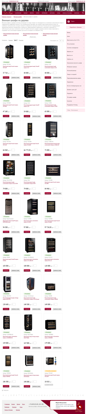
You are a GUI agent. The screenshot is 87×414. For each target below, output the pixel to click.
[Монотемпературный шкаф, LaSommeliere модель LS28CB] (53, 99)
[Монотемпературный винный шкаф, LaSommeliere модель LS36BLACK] (53, 137)
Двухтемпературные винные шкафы (30, 34)
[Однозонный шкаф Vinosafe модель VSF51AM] (11, 137)
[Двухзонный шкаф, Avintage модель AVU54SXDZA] (32, 369)
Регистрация (74, 110)
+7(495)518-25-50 (36, 404)
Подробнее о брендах (76, 27)
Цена (15, 40)
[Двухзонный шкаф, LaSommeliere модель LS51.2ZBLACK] (32, 253)
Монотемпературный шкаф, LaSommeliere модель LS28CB (51, 105)
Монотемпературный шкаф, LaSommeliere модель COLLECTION (10, 183)
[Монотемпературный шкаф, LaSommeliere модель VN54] (32, 176)
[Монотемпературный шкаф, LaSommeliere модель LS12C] (53, 60)
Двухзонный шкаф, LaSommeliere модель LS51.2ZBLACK (31, 260)
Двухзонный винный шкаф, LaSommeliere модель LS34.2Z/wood (31, 298)
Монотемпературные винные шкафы (11, 34)
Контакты (76, 13)
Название (10, 40)
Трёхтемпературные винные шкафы (50, 34)
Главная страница (6, 16)
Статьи (58, 13)
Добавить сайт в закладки (43, 1)
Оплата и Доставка (67, 13)
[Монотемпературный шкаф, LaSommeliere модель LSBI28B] (53, 292)
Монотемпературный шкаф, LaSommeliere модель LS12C (51, 67)
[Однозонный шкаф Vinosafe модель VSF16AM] (53, 369)
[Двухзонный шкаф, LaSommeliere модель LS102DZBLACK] (11, 330)
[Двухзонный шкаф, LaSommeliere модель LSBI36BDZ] (53, 330)
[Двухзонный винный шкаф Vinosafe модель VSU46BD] (53, 214)
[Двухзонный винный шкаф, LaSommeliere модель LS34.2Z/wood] (32, 292)
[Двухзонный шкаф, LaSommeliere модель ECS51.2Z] (53, 253)
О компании (18, 13)
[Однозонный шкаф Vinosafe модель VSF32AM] (11, 60)
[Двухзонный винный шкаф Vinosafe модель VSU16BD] (32, 137)
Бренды (32, 13)
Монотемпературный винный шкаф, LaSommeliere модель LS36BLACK (52, 144)
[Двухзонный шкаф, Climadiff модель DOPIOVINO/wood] (11, 214)
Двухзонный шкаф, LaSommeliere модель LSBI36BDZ (52, 337)
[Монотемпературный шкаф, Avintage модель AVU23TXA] (11, 292)
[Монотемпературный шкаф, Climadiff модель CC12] (32, 60)
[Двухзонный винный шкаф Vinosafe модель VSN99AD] (11, 369)
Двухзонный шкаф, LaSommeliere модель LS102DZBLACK (10, 337)
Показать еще (33, 36)
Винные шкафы (18, 16)
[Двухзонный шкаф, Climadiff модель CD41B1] (11, 253)
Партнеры (52, 13)
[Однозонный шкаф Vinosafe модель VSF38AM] (11, 99)
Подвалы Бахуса (8, 13)
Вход (69, 110)
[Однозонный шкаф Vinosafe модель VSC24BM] (53, 176)
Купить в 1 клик (15, 77)
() (13, 1)
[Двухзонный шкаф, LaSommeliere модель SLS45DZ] (32, 214)
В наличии (21, 40)
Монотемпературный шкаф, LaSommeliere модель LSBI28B (51, 298)
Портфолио (44, 13)
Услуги (37, 13)
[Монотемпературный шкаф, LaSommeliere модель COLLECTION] (11, 176)
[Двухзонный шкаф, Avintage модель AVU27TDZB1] (32, 330)
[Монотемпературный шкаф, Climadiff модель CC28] (32, 99)
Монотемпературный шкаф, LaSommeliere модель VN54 (30, 183)
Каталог (26, 13)
